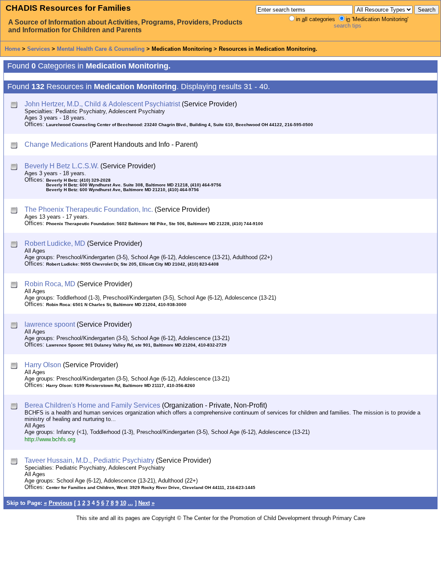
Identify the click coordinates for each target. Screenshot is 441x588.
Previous (60, 503)
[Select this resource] (15, 105)
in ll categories (315, 19)
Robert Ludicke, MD (55, 243)
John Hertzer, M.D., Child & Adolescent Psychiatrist (102, 104)
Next (144, 503)
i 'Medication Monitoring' (377, 19)
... (130, 503)
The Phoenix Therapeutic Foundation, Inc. (89, 209)
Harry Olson (43, 364)
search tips (347, 25)
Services (38, 49)
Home (12, 49)
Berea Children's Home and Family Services (92, 405)
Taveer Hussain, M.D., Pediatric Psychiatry (89, 460)
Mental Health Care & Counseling (101, 49)
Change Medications (56, 144)
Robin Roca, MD (50, 284)
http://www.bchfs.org (50, 439)
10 (123, 503)
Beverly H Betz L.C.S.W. (62, 166)
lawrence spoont (50, 324)
